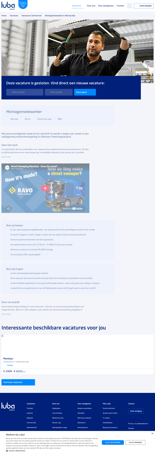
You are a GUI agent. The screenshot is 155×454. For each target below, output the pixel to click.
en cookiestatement (141, 424)
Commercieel (31, 423)
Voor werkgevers (106, 6)
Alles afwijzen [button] (135, 442)
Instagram (129, 418)
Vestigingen (56, 408)
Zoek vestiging (136, 411)
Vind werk (81, 92)
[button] (52, 450)
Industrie (30, 413)
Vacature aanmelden (85, 408)
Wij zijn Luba (56, 423)
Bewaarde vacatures (110, 427)
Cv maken (106, 418)
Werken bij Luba (57, 418)
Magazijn (30, 418)
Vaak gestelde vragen (59, 427)
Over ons (91, 6)
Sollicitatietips (107, 423)
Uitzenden (81, 413)
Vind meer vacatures (12, 382)
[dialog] (77, 442)
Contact (120, 6)
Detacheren (81, 423)
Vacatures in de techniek (32, 16)
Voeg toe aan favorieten (149, 338)
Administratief (32, 427)
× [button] (152, 433)
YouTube (141, 418)
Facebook (133, 418)
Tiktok (146, 418)
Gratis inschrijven (109, 408)
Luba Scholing (57, 413)
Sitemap (131, 428)
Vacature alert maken (110, 413)
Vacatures (76, 6)
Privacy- (131, 424)
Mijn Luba (107, 403)
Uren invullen (146, 5)
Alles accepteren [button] (112, 442)
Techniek (30, 408)
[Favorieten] (129, 5)
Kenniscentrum (83, 427)
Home (3, 16)
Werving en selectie (84, 418)
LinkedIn (137, 418)
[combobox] (24, 92)
